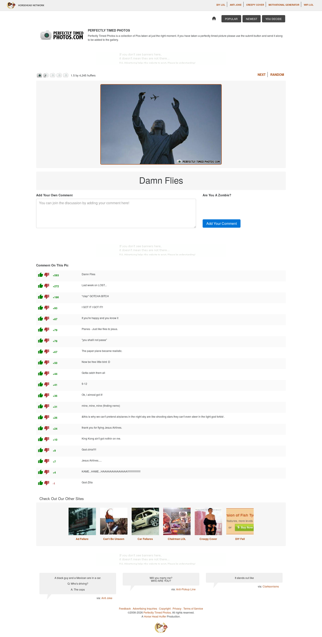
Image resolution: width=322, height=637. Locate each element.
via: (99, 598)
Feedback (125, 608)
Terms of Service (193, 608)
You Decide (273, 19)
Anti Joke (236, 4)
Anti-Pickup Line (186, 589)
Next (262, 74)
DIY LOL (220, 4)
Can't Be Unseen (113, 539)
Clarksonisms (271, 586)
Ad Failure (82, 539)
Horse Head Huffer (155, 616)
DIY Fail (240, 539)
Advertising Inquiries (145, 608)
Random (277, 74)
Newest (251, 19)
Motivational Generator (284, 4)
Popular (231, 19)
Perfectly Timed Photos (157, 612)
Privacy (177, 608)
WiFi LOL (308, 4)
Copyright (165, 608)
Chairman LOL (177, 539)
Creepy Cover (255, 4)
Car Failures (145, 539)
